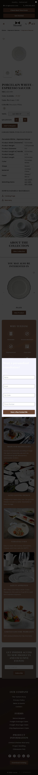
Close (35, 2)
